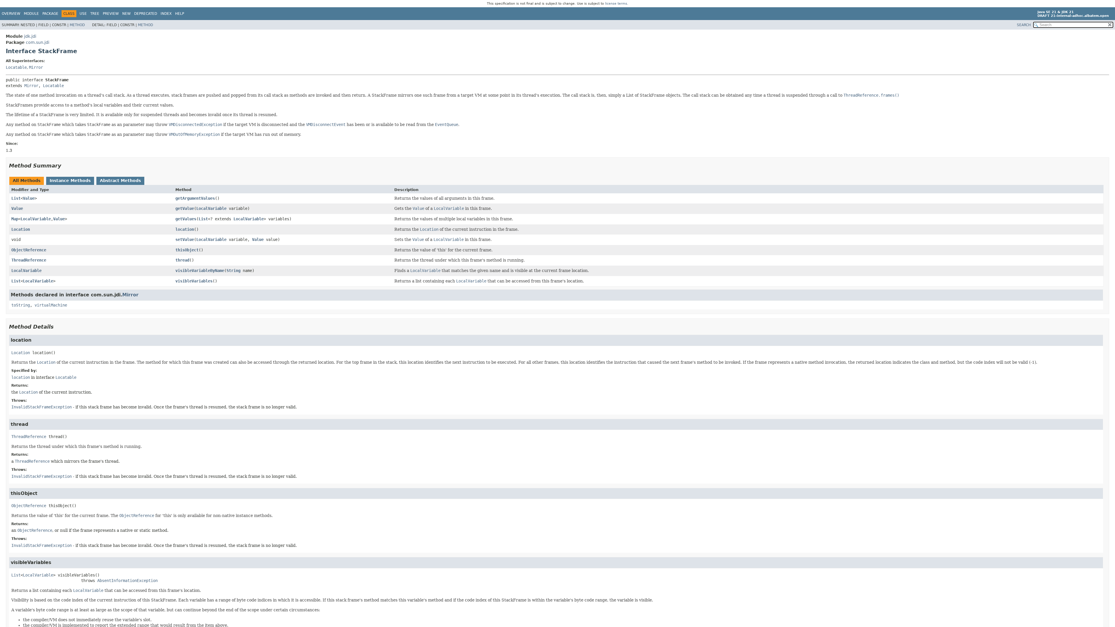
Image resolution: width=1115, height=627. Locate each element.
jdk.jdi (30, 36)
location (184, 229)
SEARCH (1024, 25)
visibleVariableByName (199, 270)
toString (20, 305)
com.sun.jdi (37, 42)
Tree (94, 14)
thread (182, 260)
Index (166, 14)
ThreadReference (28, 260)
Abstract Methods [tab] (120, 180)
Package (50, 14)
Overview (11, 14)
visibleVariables (194, 281)
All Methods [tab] (26, 180)
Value (29, 198)
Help (179, 14)
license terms (616, 4)
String (233, 270)
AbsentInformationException (127, 580)
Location (20, 229)
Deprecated (145, 14)
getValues (185, 219)
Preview (111, 14)
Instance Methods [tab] (70, 180)
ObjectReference (28, 250)
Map (14, 219)
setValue (184, 239)
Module (31, 14)
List (16, 198)
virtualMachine (51, 305)
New (126, 14)
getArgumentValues (195, 198)
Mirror (36, 67)
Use (83, 14)
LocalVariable (211, 208)
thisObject (187, 250)
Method (77, 25)
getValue (184, 208)
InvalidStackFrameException (41, 407)
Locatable (16, 67)
